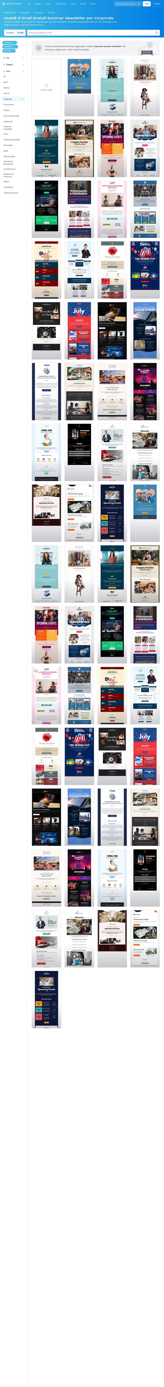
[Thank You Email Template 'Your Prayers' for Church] (46, 513)
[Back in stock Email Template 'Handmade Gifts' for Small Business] (79, 148)
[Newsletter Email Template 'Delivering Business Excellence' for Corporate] (79, 270)
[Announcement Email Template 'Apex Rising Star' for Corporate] (46, 391)
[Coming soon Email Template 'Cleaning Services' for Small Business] (46, 452)
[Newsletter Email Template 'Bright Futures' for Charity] (145, 148)
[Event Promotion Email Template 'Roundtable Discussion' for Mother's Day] (112, 209)
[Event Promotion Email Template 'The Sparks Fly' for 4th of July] (145, 270)
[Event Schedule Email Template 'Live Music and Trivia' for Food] (46, 270)
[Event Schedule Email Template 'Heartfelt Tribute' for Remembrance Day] (112, 270)
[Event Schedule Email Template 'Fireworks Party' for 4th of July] (79, 331)
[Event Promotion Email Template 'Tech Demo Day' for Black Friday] (46, 209)
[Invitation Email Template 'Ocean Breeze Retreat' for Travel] (145, 452)
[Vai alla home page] (10, 3)
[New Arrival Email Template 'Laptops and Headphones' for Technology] (112, 331)
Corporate (39, 12)
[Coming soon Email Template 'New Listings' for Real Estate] (79, 391)
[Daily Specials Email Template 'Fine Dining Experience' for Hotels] (112, 391)
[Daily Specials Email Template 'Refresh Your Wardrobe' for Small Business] (145, 87)
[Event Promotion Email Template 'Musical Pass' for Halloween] (145, 391)
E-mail (20, 32)
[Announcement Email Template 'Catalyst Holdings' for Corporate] (46, 148)
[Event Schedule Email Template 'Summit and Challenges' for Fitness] (112, 148)
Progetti (10, 32)
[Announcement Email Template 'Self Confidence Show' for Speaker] (79, 452)
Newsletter (24, 12)
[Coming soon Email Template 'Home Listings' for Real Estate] (79, 513)
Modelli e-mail (9, 12)
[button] (23, 58)
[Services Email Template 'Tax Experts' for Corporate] (112, 452)
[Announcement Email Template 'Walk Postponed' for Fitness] (79, 87)
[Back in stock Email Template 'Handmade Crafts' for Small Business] (46, 331)
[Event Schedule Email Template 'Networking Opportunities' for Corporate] (112, 513)
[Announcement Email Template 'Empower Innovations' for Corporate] (112, 87)
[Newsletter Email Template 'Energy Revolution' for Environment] (145, 331)
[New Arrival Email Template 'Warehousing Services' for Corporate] (79, 209)
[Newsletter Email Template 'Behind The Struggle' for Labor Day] (145, 209)
